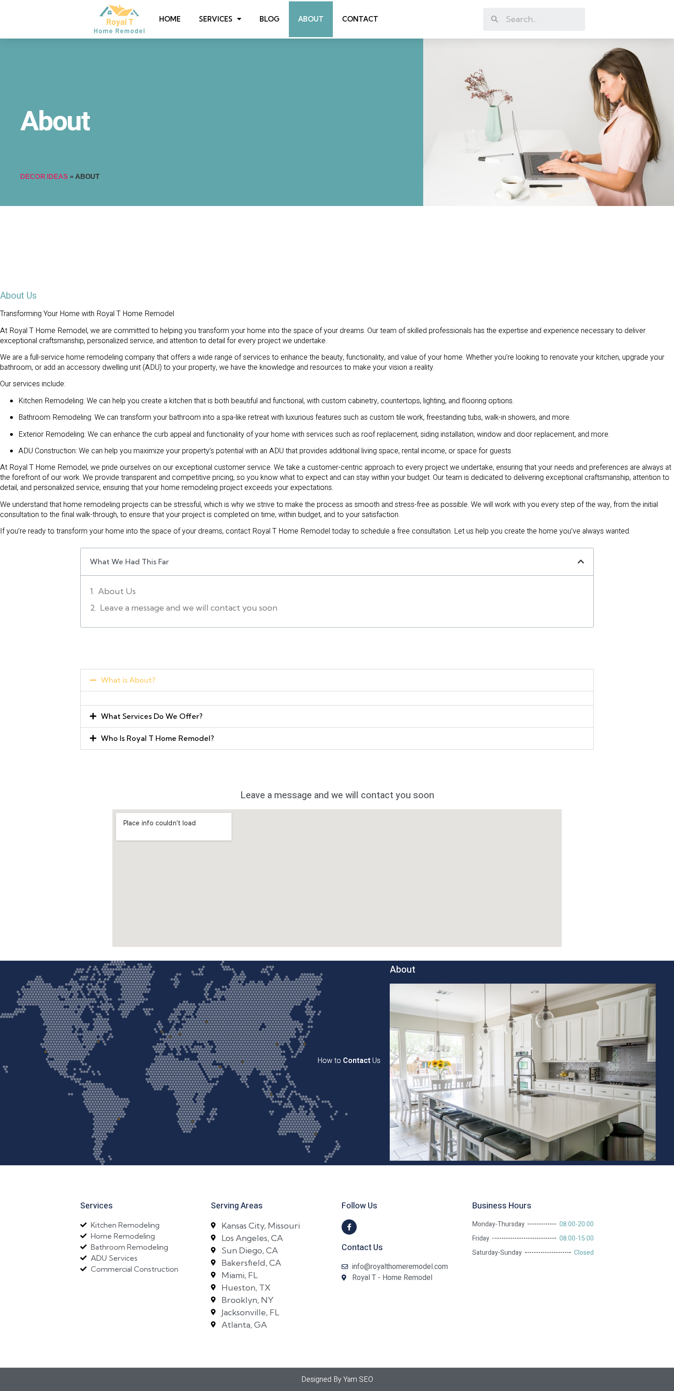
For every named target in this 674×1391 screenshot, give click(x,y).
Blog (270, 19)
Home (170, 19)
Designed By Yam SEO (337, 1379)
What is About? (128, 679)
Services (215, 19)
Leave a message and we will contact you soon (188, 607)
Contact (360, 19)
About (311, 19)
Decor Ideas (44, 176)
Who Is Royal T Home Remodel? (157, 738)
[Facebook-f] (349, 1227)
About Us (117, 591)
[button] (337, 680)
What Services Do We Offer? (152, 716)
